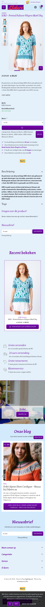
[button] (35, 7)
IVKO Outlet (18, 134)
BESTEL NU (22, 414)
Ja (10, 604)
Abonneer (38, 231)
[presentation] (11, 45)
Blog (4, 484)
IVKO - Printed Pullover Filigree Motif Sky (22, 319)
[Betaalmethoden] (22, 161)
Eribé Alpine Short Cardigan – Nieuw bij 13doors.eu (22, 488)
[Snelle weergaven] (36, 264)
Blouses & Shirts (17, 132)
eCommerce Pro (22, 581)
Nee (16, 604)
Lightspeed (29, 579)
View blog (38, 437)
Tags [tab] (4, 204)
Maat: (4, 118)
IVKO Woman (6, 105)
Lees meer (6, 95)
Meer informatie (29, 604)
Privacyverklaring (6, 235)
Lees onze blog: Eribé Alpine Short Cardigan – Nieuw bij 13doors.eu (22, 506)
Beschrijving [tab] (8, 171)
